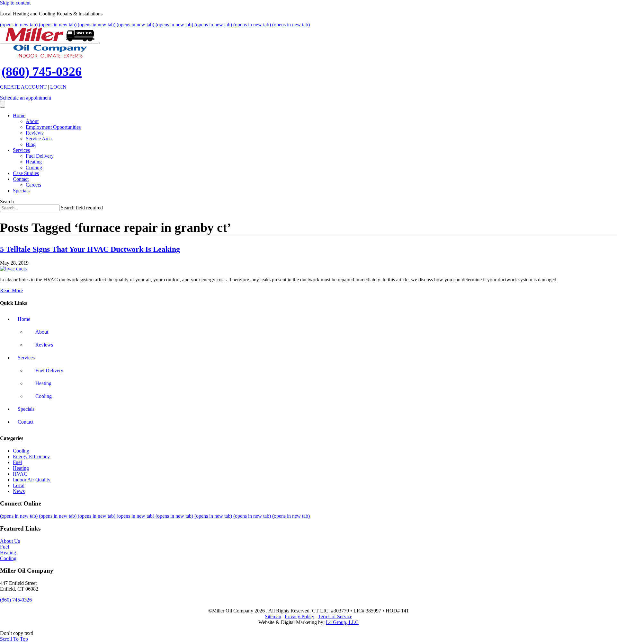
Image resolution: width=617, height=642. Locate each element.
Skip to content (15, 2)
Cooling (34, 167)
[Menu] (2, 104)
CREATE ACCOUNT (23, 87)
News (19, 491)
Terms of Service (335, 616)
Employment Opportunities (53, 127)
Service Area (39, 138)
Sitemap (273, 616)
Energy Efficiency (31, 456)
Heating (34, 161)
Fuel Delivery (40, 156)
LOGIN (58, 87)
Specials (21, 190)
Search (7, 201)
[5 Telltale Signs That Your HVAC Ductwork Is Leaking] (13, 268)
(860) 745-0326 (42, 71)
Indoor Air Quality (31, 479)
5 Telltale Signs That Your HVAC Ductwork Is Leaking (90, 249)
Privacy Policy (299, 616)
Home (19, 115)
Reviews (34, 133)
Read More (11, 290)
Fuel (17, 462)
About (32, 121)
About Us (10, 541)
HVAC (20, 474)
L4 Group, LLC (342, 622)
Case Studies (26, 173)
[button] (14, 639)
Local (18, 485)
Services (21, 150)
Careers (33, 185)
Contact (21, 179)
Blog (31, 144)
